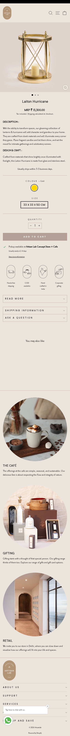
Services (11, 704)
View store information (17, 257)
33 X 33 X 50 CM (34, 205)
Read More (14, 298)
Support (10, 695)
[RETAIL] (35, 604)
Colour (35, 181)
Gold (34, 187)
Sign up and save (18, 720)
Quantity (35, 219)
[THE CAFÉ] (35, 429)
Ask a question (19, 317)
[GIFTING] (35, 517)
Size (35, 198)
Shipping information (24, 310)
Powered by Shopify (35, 733)
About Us (11, 687)
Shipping (31, 114)
